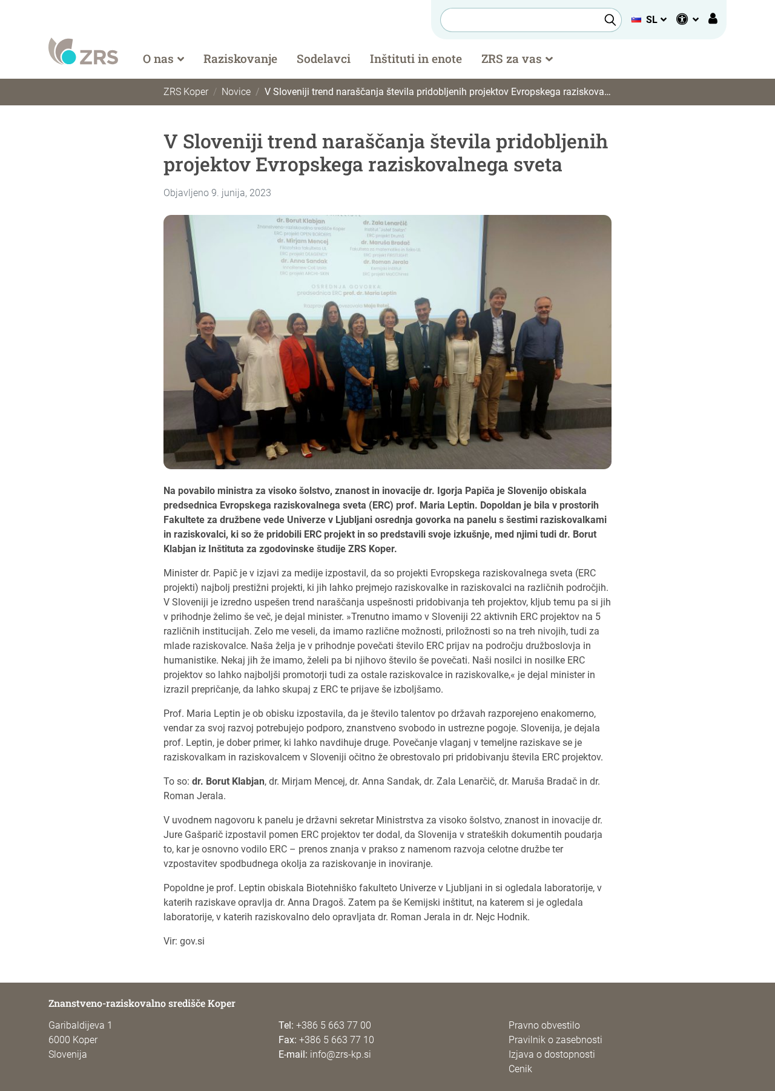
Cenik (520, 1069)
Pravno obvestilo (544, 1025)
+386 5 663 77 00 (333, 1025)
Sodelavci (324, 58)
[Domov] (83, 50)
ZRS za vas (511, 58)
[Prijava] (712, 20)
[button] (649, 19)
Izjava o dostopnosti (552, 1054)
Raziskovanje (240, 58)
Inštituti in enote (416, 58)
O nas (158, 58)
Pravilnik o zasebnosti (555, 1040)
